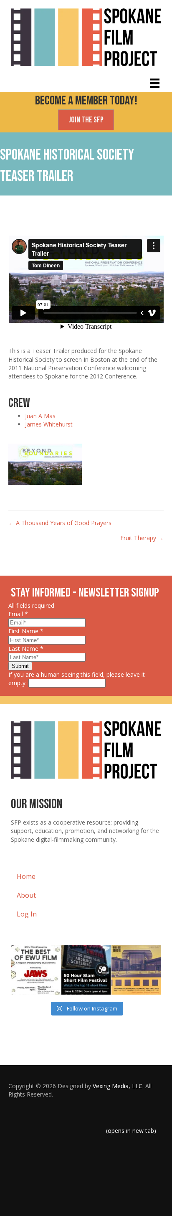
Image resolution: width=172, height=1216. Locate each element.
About (26, 895)
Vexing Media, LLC (117, 1086)
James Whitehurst (49, 424)
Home (26, 876)
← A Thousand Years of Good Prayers (59, 523)
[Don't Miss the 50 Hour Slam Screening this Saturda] (86, 970)
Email (18, 614)
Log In (27, 914)
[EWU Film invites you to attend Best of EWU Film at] (36, 970)
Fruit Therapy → (142, 538)
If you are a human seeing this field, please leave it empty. (76, 678)
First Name (25, 631)
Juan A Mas (40, 416)
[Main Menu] (155, 83)
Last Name (25, 648)
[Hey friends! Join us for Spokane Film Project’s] (136, 970)
